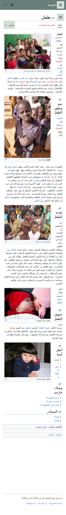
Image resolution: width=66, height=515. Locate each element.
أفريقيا (40, 160)
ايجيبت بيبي (54, 401)
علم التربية (23, 78)
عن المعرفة (42, 503)
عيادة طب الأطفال (51, 405)
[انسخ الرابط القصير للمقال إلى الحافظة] (53, 18)
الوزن (35, 180)
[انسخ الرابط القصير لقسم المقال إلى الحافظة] (60, 99)
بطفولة (12, 328)
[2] (57, 420)
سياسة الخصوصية (55, 503)
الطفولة (58, 61)
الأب (52, 177)
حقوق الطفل (44, 328)
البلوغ (59, 75)
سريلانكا (39, 242)
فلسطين (27, 71)
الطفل (10, 78)
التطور (36, 200)
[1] (57, 417)
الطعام (54, 263)
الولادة (59, 68)
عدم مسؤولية (31, 503)
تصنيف (58, 434)
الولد (56, 81)
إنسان (51, 434)
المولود (22, 81)
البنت (48, 81)
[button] (60, 5)
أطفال (47, 71)
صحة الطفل (53, 398)
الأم (45, 177)
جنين (35, 71)
